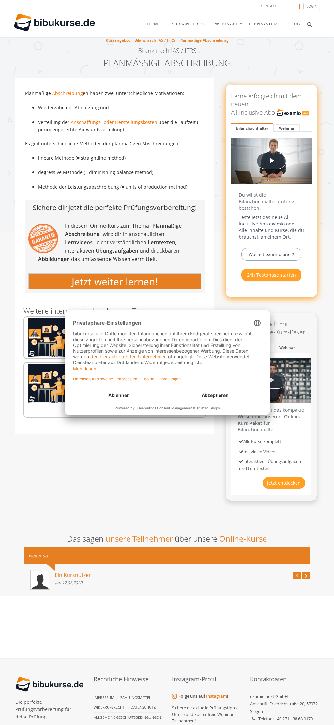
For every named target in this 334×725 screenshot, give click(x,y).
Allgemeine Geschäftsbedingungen (127, 717)
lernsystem (263, 24)
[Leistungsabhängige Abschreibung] (47, 383)
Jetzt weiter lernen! (115, 281)
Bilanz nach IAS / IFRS (154, 40)
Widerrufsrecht (109, 707)
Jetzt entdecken (284, 483)
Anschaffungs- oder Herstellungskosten (114, 122)
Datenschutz (143, 707)
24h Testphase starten (271, 275)
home (154, 24)
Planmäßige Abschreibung (204, 40)
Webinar (287, 128)
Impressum (104, 697)
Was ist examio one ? (271, 254)
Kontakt (268, 5)
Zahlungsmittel (135, 697)
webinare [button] (226, 24)
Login (311, 6)
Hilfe (290, 5)
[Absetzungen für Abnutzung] (47, 337)
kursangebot (188, 24)
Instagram (216, 696)
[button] (310, 24)
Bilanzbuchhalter (252, 128)
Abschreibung (67, 93)
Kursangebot (118, 40)
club (294, 24)
